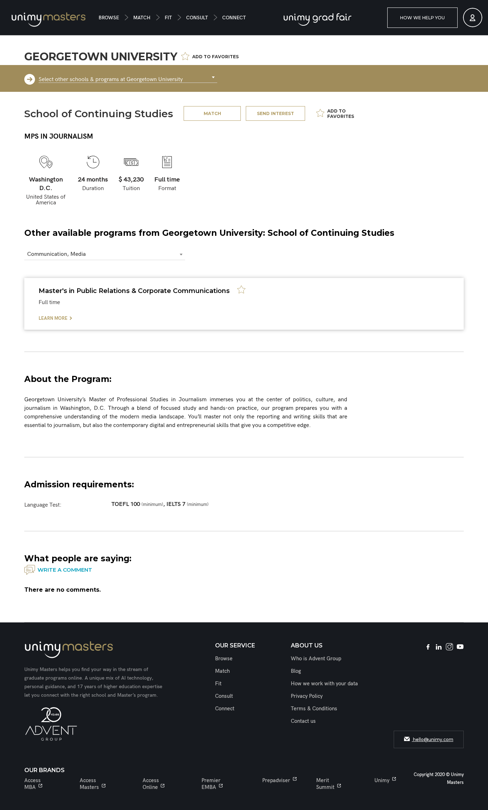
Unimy (381, 780)
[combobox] (128, 77)
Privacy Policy (307, 696)
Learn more (53, 318)
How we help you (422, 17)
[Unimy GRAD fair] (317, 19)
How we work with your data (324, 683)
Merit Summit (325, 783)
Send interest (275, 113)
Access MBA (32, 783)
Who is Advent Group (316, 658)
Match (141, 18)
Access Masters (89, 783)
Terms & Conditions (314, 708)
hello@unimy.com (432, 739)
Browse (109, 18)
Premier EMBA (210, 783)
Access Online (151, 783)
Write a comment (65, 569)
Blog (296, 671)
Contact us (303, 721)
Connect (234, 18)
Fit (168, 18)
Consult (197, 18)
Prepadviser (276, 780)
